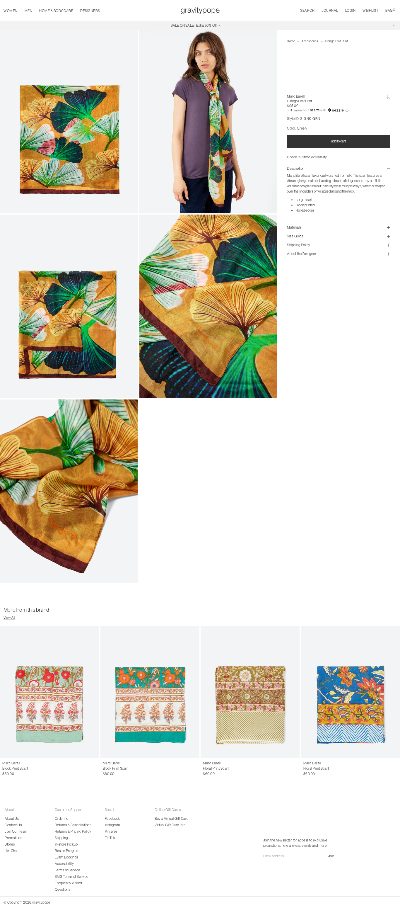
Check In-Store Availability (307, 157)
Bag (390, 10)
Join (331, 856)
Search (307, 10)
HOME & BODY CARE (56, 10)
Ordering (62, 818)
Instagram (112, 825)
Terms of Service (67, 870)
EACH (7, 768)
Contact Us (13, 825)
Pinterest (112, 831)
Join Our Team (16, 831)
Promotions (13, 838)
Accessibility (64, 863)
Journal (330, 10)
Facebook (112, 818)
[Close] (393, 25)
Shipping (61, 838)
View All (9, 617)
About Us (12, 818)
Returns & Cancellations (73, 825)
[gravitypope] (200, 10)
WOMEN (11, 10)
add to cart (338, 141)
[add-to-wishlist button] (388, 96)
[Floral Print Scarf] (250, 692)
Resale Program (67, 851)
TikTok (110, 838)
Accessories (310, 41)
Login (350, 10)
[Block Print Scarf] (49, 692)
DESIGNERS (90, 10)
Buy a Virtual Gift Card (172, 818)
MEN (29, 10)
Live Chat (11, 851)
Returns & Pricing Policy (73, 831)
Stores (10, 844)
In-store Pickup (66, 844)
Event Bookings (66, 857)
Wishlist (370, 10)
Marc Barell (296, 96)
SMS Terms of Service (71, 876)
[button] (338, 110)
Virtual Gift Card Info (170, 825)
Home (291, 41)
